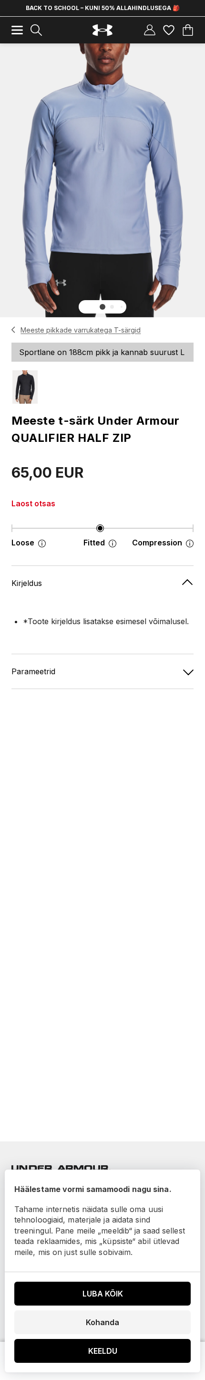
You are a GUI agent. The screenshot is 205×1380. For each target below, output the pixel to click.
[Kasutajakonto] (149, 30)
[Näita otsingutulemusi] (36, 30)
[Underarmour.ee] (102, 30)
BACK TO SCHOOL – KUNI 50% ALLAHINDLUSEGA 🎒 (103, 7)
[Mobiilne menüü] (17, 30)
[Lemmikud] (168, 30)
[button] (102, 307)
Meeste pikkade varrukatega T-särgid (80, 330)
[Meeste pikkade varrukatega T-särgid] (13, 329)
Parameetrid (33, 671)
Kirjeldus (26, 583)
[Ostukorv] (188, 30)
